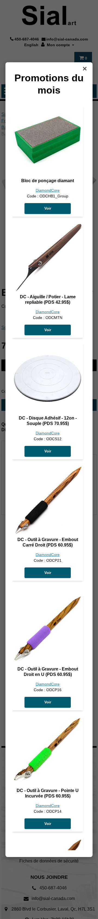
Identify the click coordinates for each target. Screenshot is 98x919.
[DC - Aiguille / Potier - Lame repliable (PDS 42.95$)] (48, 257)
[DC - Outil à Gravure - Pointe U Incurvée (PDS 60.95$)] (48, 751)
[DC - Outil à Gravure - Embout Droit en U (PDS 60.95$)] (48, 630)
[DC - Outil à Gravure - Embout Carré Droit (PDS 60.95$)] (48, 500)
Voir (47, 208)
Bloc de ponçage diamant (47, 180)
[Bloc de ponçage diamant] (48, 141)
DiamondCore (48, 190)
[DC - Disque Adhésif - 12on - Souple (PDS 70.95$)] (48, 379)
